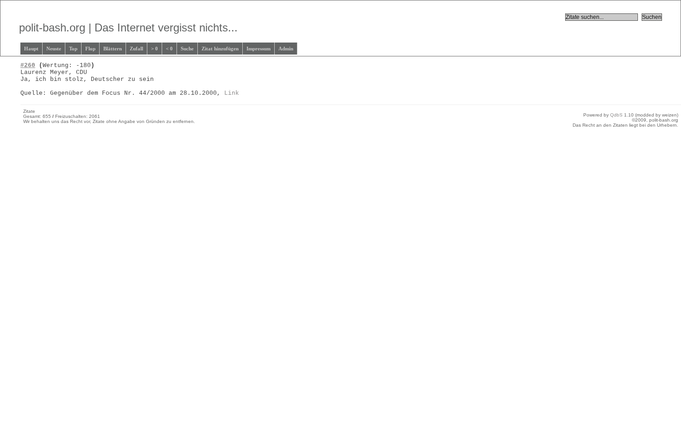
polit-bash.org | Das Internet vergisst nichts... (128, 27)
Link (231, 93)
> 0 (154, 48)
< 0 (169, 48)
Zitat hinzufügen (220, 48)
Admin (285, 48)
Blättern (112, 48)
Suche (187, 48)
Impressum (258, 48)
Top (73, 48)
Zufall (136, 48)
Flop (90, 48)
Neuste (53, 48)
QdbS (616, 114)
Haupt (31, 48)
